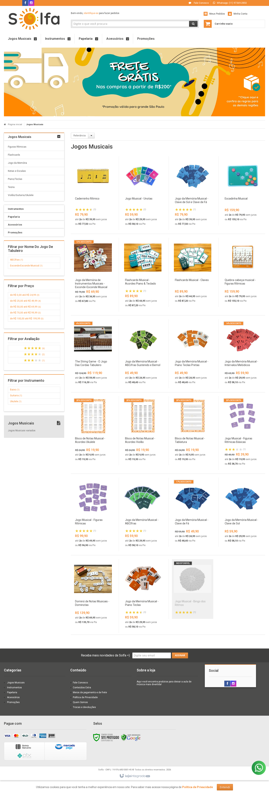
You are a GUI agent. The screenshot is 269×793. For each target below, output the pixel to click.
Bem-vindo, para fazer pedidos (95, 13)
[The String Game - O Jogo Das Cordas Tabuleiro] (93, 353)
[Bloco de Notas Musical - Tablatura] (192, 430)
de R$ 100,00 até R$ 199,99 (27, 318)
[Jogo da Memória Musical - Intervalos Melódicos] (242, 353)
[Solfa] (34, 19)
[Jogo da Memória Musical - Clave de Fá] (192, 512)
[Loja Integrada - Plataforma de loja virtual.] (134, 776)
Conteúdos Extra (82, 687)
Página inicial (15, 124)
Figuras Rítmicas (17, 146)
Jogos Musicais (16, 682)
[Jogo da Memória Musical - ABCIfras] (142, 514)
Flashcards (14, 154)
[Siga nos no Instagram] (31, 3)
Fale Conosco (201, 3)
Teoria (11, 187)
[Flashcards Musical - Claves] (192, 272)
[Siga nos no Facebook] (25, 3)
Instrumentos (14, 687)
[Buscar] (193, 24)
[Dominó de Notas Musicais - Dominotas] (93, 593)
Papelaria (12, 692)
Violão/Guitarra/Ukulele (20, 195)
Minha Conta (240, 13)
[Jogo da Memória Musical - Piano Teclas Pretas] (192, 353)
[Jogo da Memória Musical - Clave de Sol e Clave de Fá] (192, 193)
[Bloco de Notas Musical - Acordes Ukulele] (93, 430)
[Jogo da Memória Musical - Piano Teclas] (142, 596)
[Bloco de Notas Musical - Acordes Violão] (142, 430)
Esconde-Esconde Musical (26, 265)
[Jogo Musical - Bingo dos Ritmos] (192, 589)
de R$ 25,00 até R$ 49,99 (25, 300)
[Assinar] (180, 655)
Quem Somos (80, 702)
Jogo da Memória (17, 163)
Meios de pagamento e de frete (90, 692)
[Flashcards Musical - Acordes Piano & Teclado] (142, 274)
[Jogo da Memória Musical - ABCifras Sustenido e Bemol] (142, 353)
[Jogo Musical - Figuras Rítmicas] (93, 514)
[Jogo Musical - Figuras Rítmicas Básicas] (242, 433)
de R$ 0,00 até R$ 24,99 (24, 295)
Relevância (79, 135)
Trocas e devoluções (84, 707)
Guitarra (16, 395)
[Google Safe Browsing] (131, 737)
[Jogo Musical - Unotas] (142, 193)
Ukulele (15, 401)
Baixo (14, 389)
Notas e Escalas (17, 171)
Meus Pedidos (217, 13)
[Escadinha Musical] (242, 190)
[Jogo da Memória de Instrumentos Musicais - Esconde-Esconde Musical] (93, 272)
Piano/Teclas (15, 179)
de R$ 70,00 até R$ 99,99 (25, 312)
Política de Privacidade (85, 697)
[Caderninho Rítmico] (93, 193)
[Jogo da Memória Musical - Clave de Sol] (242, 512)
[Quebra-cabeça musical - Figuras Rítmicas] (242, 272)
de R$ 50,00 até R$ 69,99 (25, 306)
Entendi (225, 787)
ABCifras (16, 259)
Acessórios (13, 697)
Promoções (13, 702)
